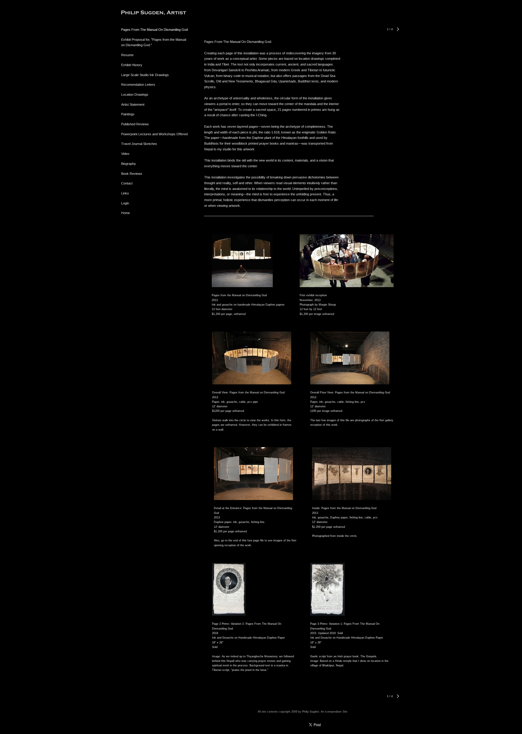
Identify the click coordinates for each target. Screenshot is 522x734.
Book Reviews (131, 173)
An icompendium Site (334, 711)
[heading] (136, 13)
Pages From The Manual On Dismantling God (154, 29)
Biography (128, 163)
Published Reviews (135, 124)
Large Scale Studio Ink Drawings (145, 75)
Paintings (127, 114)
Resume (127, 55)
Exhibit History (131, 65)
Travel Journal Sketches (139, 144)
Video (125, 153)
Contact (127, 183)
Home (125, 213)
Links (125, 193)
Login (125, 203)
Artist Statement (132, 104)
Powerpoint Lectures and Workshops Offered (154, 134)
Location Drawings (134, 94)
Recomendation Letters (138, 84)
